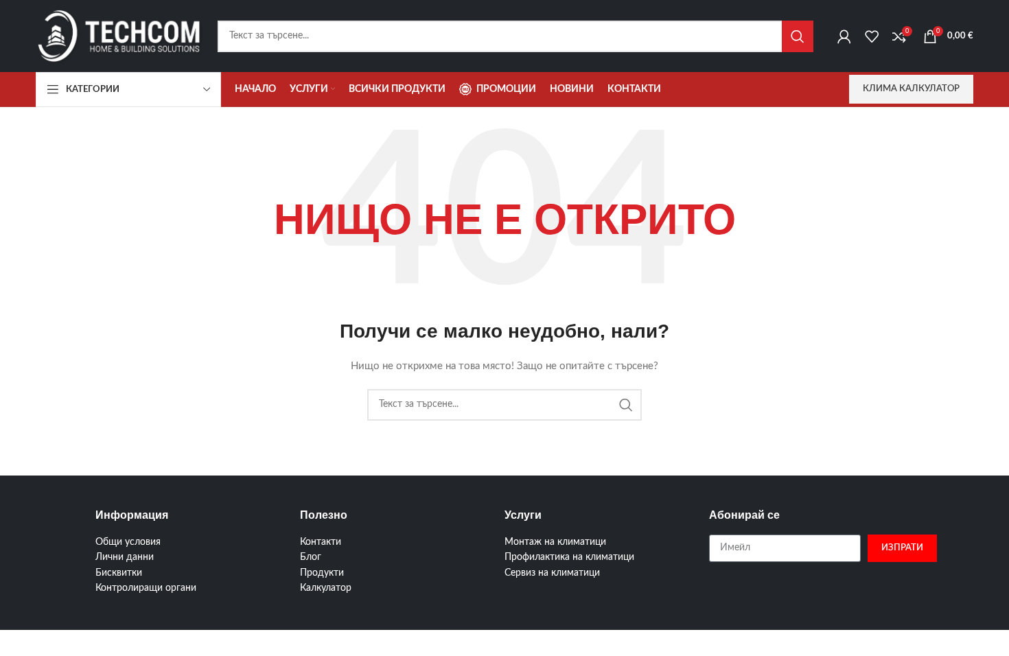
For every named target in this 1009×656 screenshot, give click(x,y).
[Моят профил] (844, 36)
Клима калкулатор (911, 88)
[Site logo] (120, 35)
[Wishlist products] (871, 36)
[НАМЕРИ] (797, 36)
